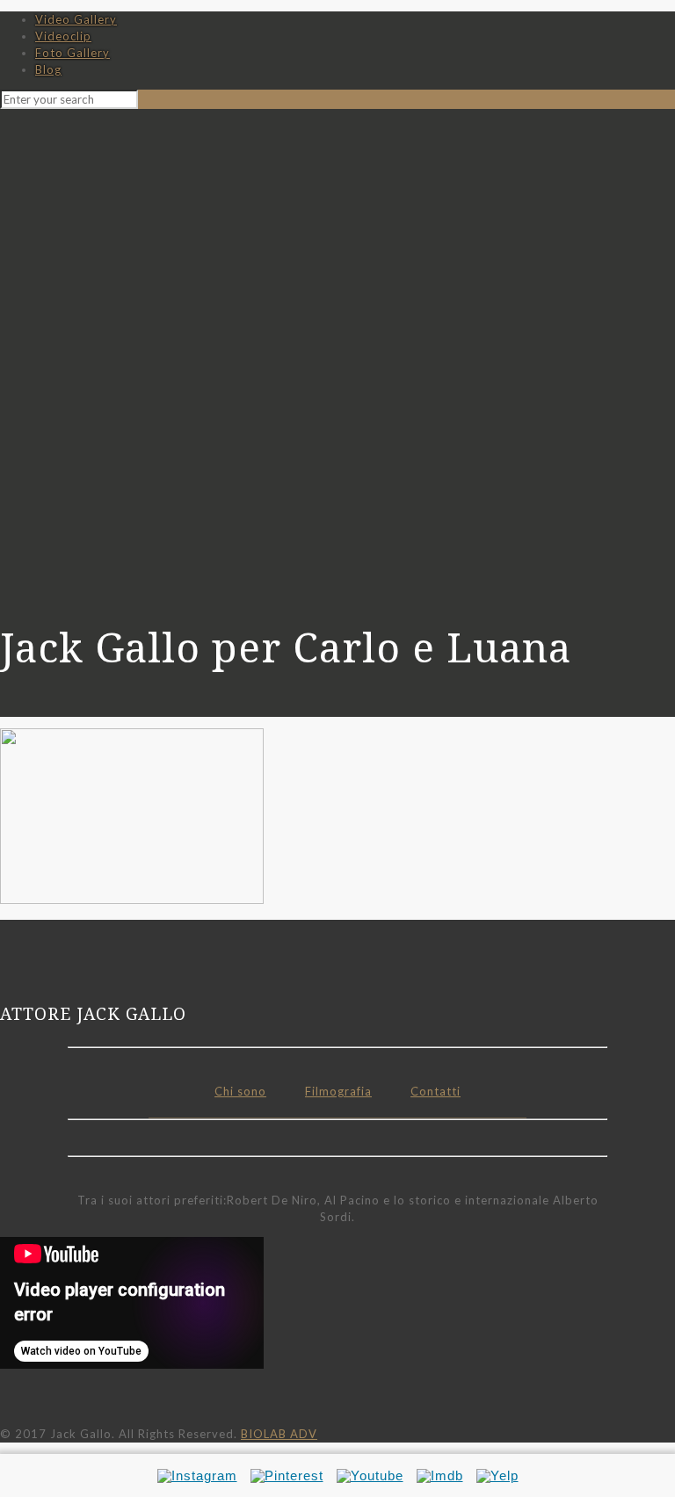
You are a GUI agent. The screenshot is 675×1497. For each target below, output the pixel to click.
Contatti (435, 1091)
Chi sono (240, 1091)
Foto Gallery (72, 53)
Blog (48, 69)
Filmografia (338, 1091)
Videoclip (63, 36)
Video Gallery (76, 19)
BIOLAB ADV (279, 1434)
